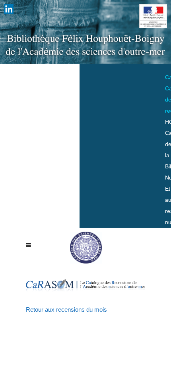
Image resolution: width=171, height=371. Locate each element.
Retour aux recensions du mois (66, 309)
